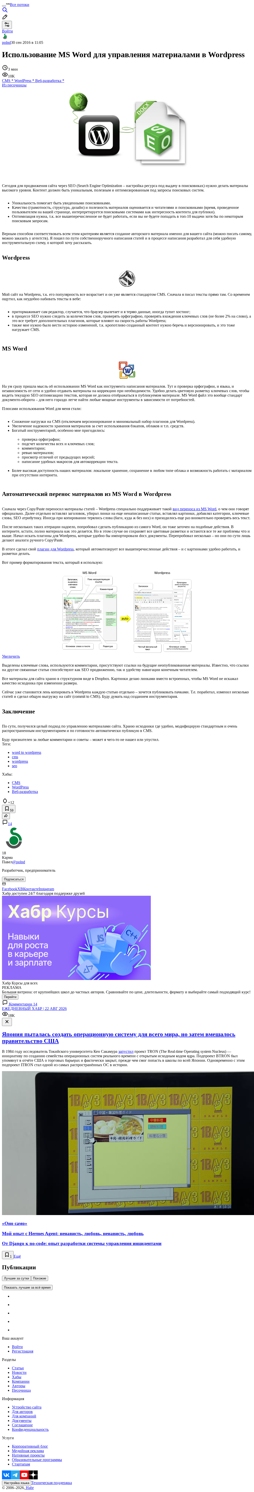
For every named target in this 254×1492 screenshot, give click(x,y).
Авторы (18, 1386)
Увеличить (11, 656)
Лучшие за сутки (16, 1278)
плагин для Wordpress (55, 549)
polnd (6, 42)
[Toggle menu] (4, 6)
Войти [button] (7, 31)
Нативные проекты (28, 1455)
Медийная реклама (28, 1451)
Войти (17, 1347)
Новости (19, 1372)
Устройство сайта (26, 1407)
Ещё (17, 1256)
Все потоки (19, 4)
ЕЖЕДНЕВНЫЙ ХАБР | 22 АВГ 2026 (34, 1008)
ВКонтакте (29, 889)
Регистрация (22, 1351)
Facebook (9, 889)
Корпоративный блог (30, 1446)
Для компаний (24, 1416)
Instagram (46, 889)
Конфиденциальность (30, 1429)
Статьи (18, 1368)
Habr (29, 1488)
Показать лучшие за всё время (27, 1287)
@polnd (18, 862)
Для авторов (22, 1412)
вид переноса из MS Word (194, 509)
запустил (125, 1051)
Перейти (10, 997)
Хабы (16, 1377)
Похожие (39, 1278)
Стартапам (21, 1464)
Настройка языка (16, 1483)
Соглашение (22, 1425)
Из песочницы (14, 85)
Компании (21, 1381)
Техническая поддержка (51, 1483)
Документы (22, 1420)
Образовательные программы (37, 1460)
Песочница (21, 1390)
